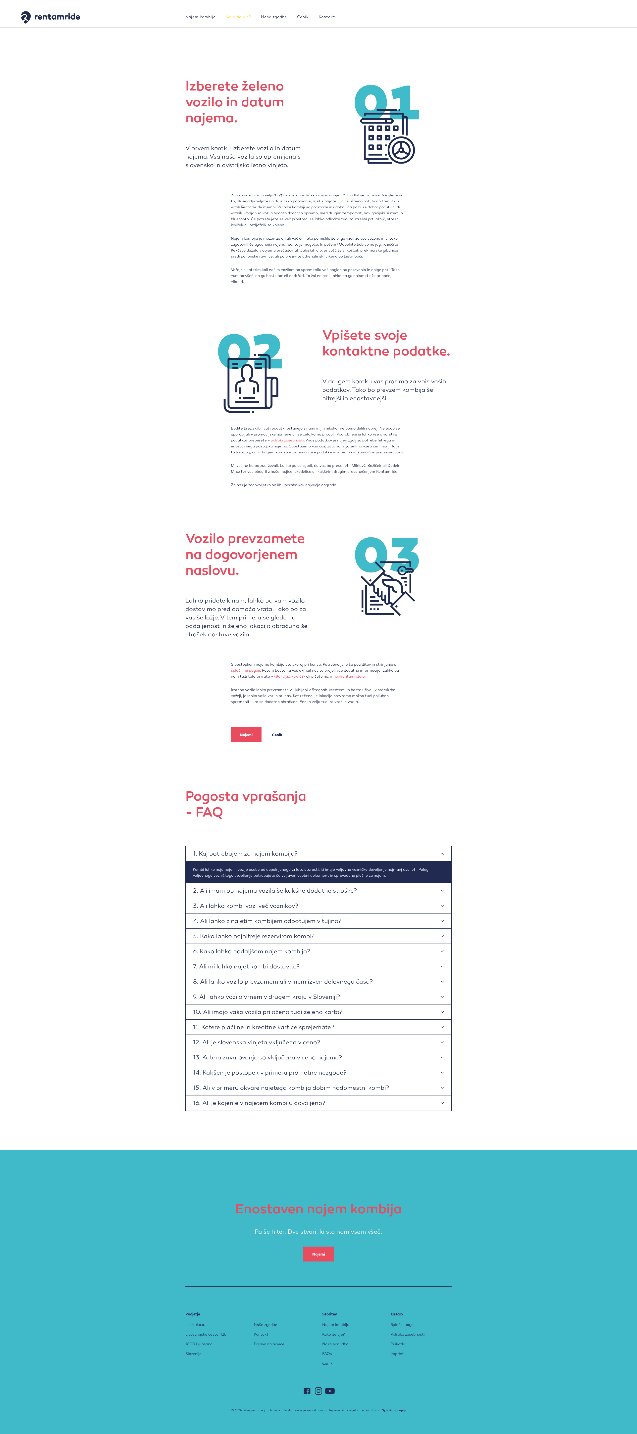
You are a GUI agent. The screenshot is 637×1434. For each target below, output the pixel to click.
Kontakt (327, 17)
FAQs (327, 1354)
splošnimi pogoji (245, 670)
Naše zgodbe (274, 17)
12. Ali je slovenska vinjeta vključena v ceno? (256, 1042)
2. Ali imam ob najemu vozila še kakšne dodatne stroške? (275, 891)
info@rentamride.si (347, 676)
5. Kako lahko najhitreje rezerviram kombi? (254, 936)
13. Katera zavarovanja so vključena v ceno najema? (267, 1058)
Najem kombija (200, 17)
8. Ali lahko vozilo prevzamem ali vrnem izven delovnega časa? (283, 982)
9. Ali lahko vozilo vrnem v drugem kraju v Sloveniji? (266, 997)
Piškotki (398, 1344)
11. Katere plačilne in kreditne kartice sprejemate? (263, 1027)
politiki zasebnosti (287, 440)
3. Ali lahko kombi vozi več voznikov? (245, 906)
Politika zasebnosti (408, 1334)
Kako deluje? (238, 17)
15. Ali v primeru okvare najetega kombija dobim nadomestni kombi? (291, 1088)
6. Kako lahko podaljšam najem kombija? (251, 952)
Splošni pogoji (403, 1325)
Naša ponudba (335, 1344)
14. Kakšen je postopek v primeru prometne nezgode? (269, 1073)
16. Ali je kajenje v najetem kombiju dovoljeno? (259, 1103)
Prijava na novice (269, 1344)
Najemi (246, 735)
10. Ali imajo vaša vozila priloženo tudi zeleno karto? (267, 1012)
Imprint (397, 1354)
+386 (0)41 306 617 (288, 676)
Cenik (303, 17)
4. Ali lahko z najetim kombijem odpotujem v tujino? (267, 921)
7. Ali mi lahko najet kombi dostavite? (246, 967)
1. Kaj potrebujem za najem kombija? (245, 854)
